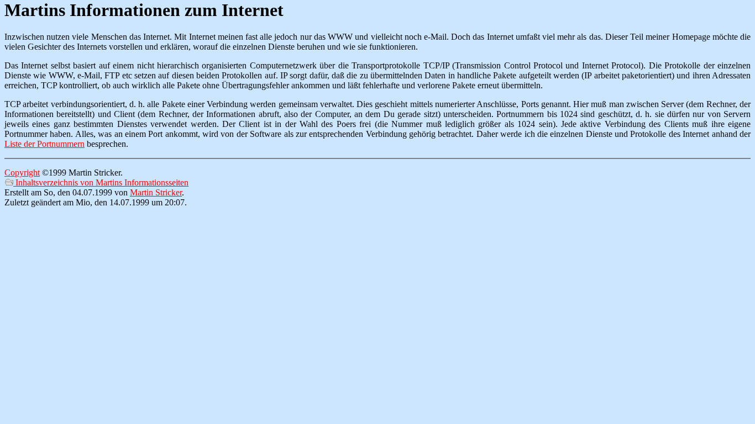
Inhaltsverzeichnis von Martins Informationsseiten (100, 182)
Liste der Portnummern (44, 144)
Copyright (22, 172)
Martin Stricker (156, 192)
